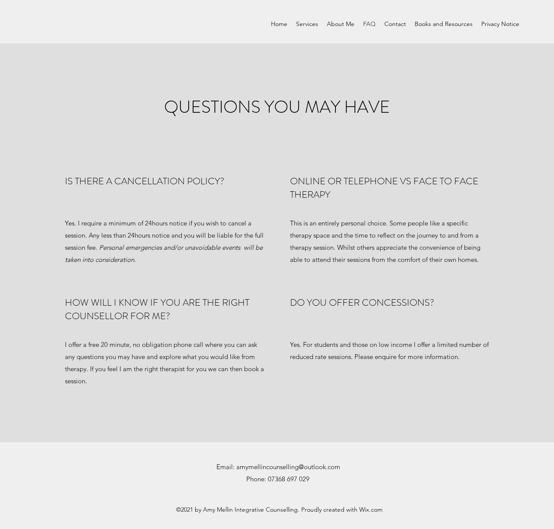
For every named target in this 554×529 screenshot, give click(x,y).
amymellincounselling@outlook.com (288, 467)
